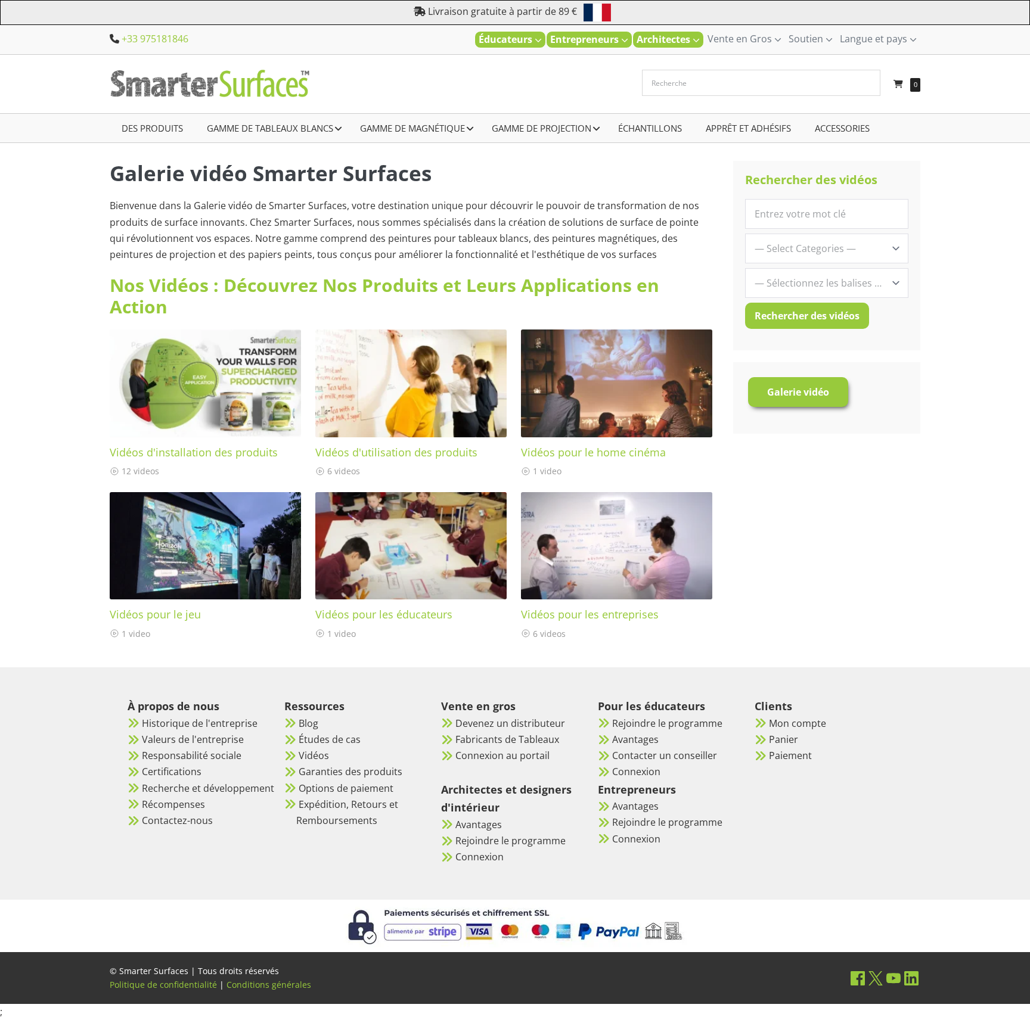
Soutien (807, 38)
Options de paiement (346, 788)
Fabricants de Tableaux (507, 739)
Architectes (665, 39)
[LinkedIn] (911, 978)
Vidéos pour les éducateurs (383, 614)
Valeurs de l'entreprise (193, 739)
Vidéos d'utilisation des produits (396, 452)
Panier (783, 739)
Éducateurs (507, 39)
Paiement (790, 755)
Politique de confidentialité (163, 984)
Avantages (478, 824)
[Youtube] (893, 978)
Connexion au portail (502, 755)
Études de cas (330, 739)
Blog (308, 723)
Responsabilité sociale (191, 755)
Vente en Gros (741, 38)
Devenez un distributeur (510, 723)
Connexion (479, 856)
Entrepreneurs (585, 39)
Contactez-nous (177, 820)
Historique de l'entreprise (200, 723)
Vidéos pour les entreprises (590, 614)
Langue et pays (875, 38)
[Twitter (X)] (875, 978)
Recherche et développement (208, 788)
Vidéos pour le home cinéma (593, 452)
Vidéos (314, 755)
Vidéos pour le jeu (155, 614)
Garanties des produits (350, 771)
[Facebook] (858, 978)
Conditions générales (269, 984)
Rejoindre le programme (510, 840)
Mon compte (797, 723)
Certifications (171, 771)
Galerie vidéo (798, 392)
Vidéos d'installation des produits (194, 452)
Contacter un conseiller (664, 755)
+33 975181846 (155, 38)
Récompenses (173, 804)
